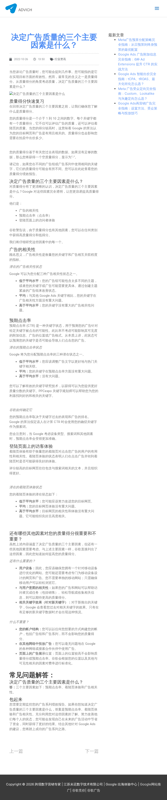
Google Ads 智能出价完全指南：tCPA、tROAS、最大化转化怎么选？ (137, 79)
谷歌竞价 (78, 790)
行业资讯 (60, 59)
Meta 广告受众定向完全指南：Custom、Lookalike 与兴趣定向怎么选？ (137, 94)
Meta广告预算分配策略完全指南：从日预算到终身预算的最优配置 (137, 45)
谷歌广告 (93, 790)
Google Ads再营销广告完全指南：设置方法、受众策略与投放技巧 (137, 108)
